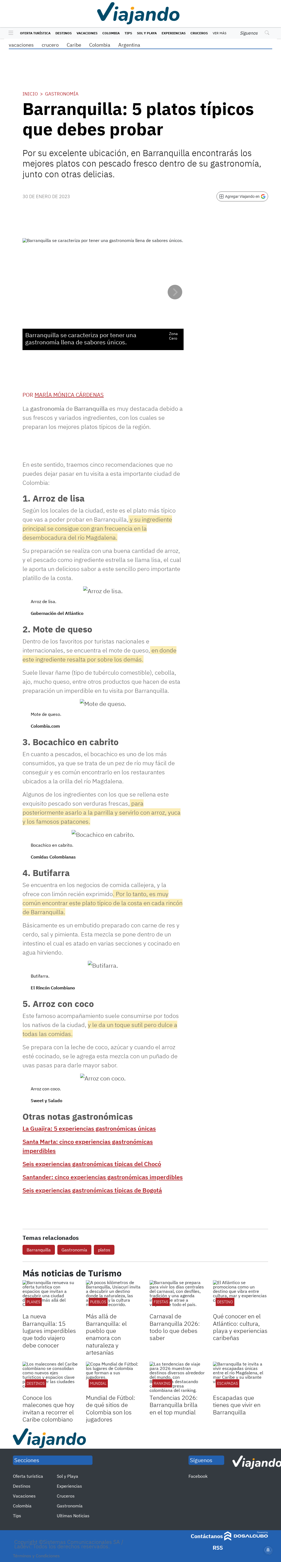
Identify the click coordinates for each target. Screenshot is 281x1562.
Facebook (198, 1476)
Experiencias (174, 33)
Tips (128, 33)
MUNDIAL (98, 1383)
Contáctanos (207, 1536)
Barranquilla (39, 1250)
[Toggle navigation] (9, 33)
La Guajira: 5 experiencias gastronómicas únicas (89, 1128)
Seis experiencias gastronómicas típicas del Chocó (92, 1164)
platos (104, 1250)
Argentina (129, 45)
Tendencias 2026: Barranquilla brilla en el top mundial (174, 1405)
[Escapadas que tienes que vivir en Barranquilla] (240, 1377)
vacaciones (21, 45)
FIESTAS (161, 1301)
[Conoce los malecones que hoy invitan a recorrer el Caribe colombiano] (50, 1377)
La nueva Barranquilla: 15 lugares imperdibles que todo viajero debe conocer (49, 1330)
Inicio (30, 94)
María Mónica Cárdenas (69, 394)
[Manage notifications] (268, 1550)
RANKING (162, 1383)
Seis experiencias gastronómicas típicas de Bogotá (92, 1190)
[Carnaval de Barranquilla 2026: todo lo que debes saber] (177, 1295)
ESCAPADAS (227, 1383)
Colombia (111, 33)
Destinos (63, 33)
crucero (50, 45)
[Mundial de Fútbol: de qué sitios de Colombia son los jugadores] (113, 1377)
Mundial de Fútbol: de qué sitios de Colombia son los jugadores (110, 1408)
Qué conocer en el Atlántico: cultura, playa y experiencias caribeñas (240, 1327)
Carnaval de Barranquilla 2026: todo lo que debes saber (175, 1327)
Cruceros (199, 33)
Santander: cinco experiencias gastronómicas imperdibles (103, 1177)
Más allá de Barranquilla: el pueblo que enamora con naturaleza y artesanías (106, 1334)
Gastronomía (61, 94)
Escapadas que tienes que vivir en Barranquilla (236, 1405)
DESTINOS (36, 1383)
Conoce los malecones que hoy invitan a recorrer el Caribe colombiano (48, 1408)
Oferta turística (35, 33)
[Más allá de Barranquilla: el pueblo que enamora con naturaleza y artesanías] (113, 1295)
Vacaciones (87, 33)
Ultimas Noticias (73, 1515)
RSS (218, 1547)
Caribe (74, 45)
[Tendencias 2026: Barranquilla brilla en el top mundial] (177, 1377)
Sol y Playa (147, 33)
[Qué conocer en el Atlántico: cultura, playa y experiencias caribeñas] (240, 1295)
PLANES (33, 1301)
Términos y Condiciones (36, 1555)
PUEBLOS (98, 1301)
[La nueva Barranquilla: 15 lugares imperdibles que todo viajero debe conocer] (50, 1295)
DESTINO (225, 1301)
